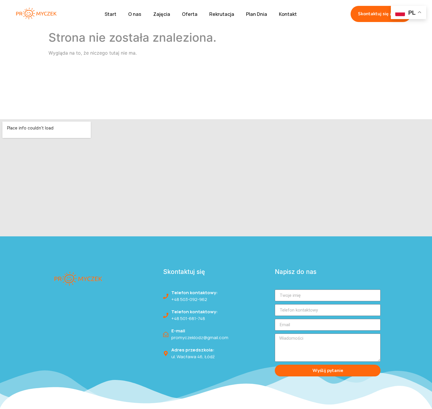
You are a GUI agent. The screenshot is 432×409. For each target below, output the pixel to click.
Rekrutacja (221, 14)
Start (110, 14)
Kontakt (288, 14)
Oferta (189, 14)
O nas (134, 14)
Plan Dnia (256, 14)
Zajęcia (161, 14)
